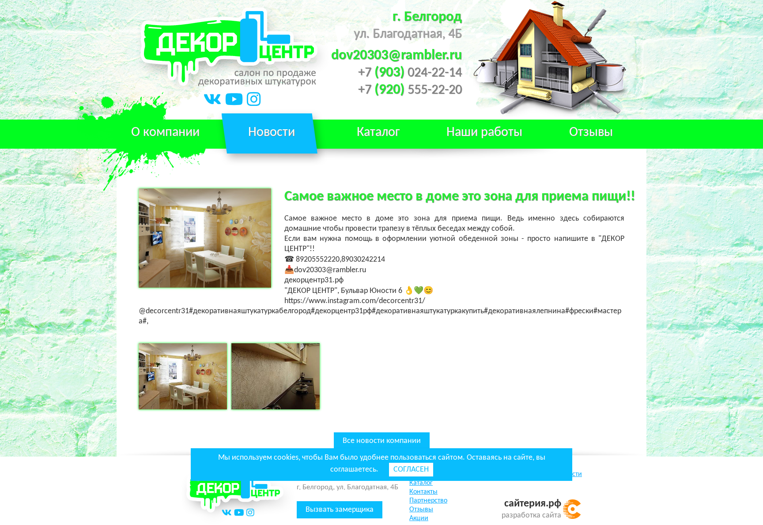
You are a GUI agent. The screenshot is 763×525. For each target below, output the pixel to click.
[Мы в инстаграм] (254, 101)
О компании (165, 132)
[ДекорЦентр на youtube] (234, 101)
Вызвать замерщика (340, 510)
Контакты (423, 491)
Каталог (421, 483)
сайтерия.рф (532, 504)
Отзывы (591, 132)
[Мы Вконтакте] (213, 101)
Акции (418, 518)
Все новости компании (382, 441)
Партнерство (428, 500)
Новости (271, 132)
